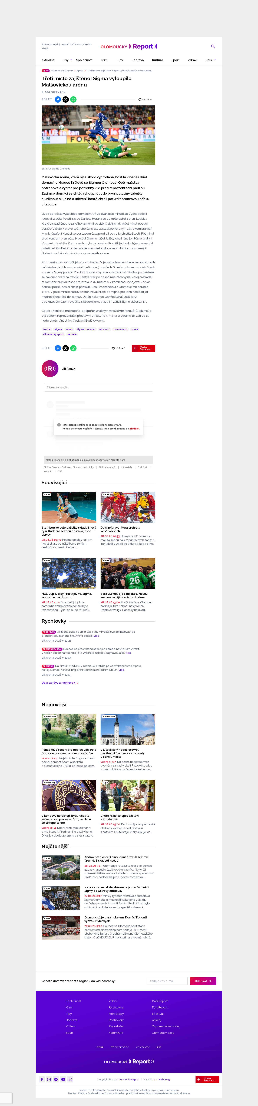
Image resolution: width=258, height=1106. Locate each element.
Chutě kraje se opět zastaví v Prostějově (120, 817)
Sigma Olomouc (86, 329)
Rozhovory (116, 1020)
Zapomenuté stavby (166, 1026)
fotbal (47, 329)
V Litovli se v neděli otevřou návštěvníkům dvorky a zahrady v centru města (123, 753)
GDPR (100, 1047)
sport (134, 329)
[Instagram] (49, 1079)
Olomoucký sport (53, 334)
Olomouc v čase (163, 1032)
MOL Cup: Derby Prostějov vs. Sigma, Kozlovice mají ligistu (67, 595)
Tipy (69, 1013)
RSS (159, 1047)
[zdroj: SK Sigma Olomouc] (98, 135)
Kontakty (143, 1047)
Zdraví (113, 1001)
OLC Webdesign (162, 1079)
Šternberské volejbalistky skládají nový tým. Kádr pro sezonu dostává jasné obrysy (69, 531)
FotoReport (160, 1007)
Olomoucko (120, 329)
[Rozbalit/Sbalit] (71, 60)
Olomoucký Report (62, 70)
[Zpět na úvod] (129, 46)
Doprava (71, 1020)
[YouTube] (63, 1079)
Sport (80, 70)
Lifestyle (158, 1013)
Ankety (156, 1020)
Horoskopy (116, 1013)
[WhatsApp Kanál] (70, 1079)
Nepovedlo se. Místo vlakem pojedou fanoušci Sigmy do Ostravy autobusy (116, 889)
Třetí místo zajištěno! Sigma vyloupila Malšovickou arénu (119, 70)
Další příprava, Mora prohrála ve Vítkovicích (120, 529)
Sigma (58, 329)
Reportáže (116, 1026)
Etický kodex (120, 1047)
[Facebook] (42, 1079)
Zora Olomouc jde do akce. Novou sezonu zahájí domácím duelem (124, 595)
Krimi (69, 1007)
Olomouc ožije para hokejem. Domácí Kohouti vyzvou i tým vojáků (115, 919)
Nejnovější (54, 705)
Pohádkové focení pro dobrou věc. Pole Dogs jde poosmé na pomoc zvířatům (69, 751)
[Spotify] (56, 1079)
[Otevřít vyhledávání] (213, 46)
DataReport (160, 1001)
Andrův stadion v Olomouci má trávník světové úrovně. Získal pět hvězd (116, 858)
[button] (210, 60)
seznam (72, 334)
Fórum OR (116, 1032)
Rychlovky (54, 621)
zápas (69, 329)
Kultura (70, 1026)
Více (96, 635)
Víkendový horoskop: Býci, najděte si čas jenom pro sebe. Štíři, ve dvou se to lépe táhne (66, 819)
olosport (104, 329)
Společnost (73, 1001)
